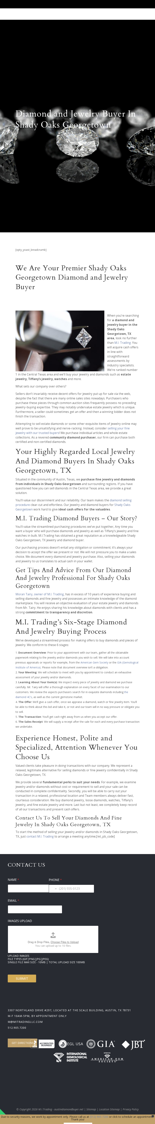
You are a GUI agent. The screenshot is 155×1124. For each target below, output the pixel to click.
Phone (55, 880)
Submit (22, 978)
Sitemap (91, 1109)
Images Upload (20, 921)
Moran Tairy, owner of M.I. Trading (40, 594)
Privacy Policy (131, 1109)
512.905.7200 (17, 1027)
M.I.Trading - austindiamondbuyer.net (60, 1109)
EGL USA (75, 1043)
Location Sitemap (109, 1109)
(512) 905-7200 (99, 1116)
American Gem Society (94, 662)
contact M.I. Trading (40, 836)
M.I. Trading (122, 343)
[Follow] (106, 5)
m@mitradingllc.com (25, 1022)
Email (13, 900)
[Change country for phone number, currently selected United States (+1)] (53, 889)
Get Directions (22, 1043)
